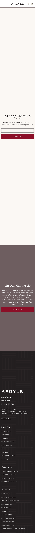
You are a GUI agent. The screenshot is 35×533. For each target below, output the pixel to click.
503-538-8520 (6, 419)
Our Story (5, 494)
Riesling (4, 459)
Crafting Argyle (8, 518)
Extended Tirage (8, 456)
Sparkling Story (8, 525)
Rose (3, 449)
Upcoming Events (8, 475)
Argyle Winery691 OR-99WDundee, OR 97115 (8, 400)
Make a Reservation (9, 471)
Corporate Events (9, 482)
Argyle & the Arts (8, 497)
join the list (17, 309)
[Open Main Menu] (3, 4)
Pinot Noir (5, 452)
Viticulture (6, 508)
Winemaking (6, 511)
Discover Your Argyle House (13, 529)
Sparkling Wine (7, 442)
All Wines (5, 435)
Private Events (7, 478)
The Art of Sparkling (10, 501)
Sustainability (7, 504)
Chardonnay (6, 445)
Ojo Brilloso (6, 515)
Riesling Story (7, 522)
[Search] (28, 3)
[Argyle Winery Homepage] (17, 4)
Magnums (5, 438)
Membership (6, 431)
